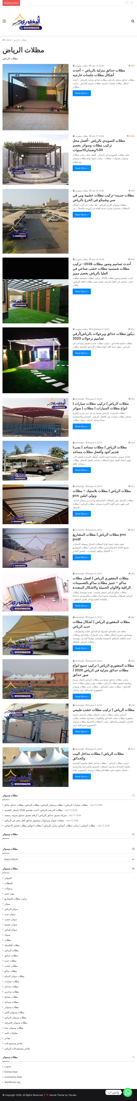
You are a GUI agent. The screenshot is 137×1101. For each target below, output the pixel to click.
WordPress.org (12, 1082)
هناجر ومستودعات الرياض (17, 1048)
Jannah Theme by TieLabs (62, 1095)
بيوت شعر (9, 893)
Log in (8, 1066)
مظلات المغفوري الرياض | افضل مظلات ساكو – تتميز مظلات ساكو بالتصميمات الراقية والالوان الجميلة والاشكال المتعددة (102, 583)
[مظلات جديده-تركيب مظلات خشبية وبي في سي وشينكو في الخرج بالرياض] (35, 221)
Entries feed (11, 1072)
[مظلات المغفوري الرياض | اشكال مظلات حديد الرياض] (35, 635)
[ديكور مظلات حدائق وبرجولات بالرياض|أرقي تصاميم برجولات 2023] (35, 360)
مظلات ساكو (11, 971)
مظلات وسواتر (12, 1007)
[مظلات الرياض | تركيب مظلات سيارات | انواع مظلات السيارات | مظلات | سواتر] (35, 417)
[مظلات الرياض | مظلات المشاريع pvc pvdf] (35, 548)
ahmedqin (79, 399)
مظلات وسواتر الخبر (14, 1012)
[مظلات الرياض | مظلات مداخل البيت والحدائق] (35, 767)
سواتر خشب (11, 919)
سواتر (7, 904)
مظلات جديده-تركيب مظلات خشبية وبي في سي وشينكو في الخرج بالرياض (103, 197)
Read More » (81, 93)
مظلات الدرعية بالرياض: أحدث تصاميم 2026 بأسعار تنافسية (34, 810)
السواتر (8, 878)
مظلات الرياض (12, 950)
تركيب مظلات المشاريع (16, 898)
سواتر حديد (10, 914)
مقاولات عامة (11, 1033)
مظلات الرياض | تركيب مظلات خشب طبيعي (103, 709)
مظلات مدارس (12, 991)
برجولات (9, 888)
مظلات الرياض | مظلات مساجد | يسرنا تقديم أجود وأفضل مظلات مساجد (100, 449)
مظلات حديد (10, 960)
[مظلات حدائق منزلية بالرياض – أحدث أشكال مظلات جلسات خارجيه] (35, 97)
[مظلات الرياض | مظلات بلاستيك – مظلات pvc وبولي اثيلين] (35, 504)
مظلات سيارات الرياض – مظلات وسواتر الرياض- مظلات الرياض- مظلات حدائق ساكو (46, 805)
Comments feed (13, 1077)
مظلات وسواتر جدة (14, 1028)
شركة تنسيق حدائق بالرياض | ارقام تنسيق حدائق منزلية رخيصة (51, 2)
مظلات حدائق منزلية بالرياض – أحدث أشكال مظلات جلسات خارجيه (99, 72)
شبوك (7, 935)
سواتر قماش (11, 929)
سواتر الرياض (11, 909)
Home (8, 40)
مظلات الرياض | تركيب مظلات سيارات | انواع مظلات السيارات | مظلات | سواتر (101, 406)
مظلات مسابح (11, 997)
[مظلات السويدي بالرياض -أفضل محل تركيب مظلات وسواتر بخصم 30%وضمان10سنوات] (35, 159)
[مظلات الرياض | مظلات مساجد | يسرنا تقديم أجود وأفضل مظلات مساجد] (35, 461)
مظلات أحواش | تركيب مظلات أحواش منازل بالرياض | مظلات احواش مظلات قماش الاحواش (50, 825)
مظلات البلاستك (12, 945)
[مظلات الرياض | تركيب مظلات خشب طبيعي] (35, 723)
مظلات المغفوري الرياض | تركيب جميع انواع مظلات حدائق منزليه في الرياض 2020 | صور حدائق (103, 670)
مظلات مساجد (12, 1002)
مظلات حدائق (11, 955)
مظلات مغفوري (81, 65)
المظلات (9, 883)
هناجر (7, 1038)
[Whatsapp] (127, 1092)
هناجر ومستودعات (13, 1043)
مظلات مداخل (11, 986)
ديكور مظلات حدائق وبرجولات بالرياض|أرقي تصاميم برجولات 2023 (103, 336)
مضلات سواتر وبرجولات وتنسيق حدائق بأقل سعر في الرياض (34, 820)
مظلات (8, 940)
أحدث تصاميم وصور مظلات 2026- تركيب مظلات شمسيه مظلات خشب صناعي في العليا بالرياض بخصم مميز (102, 269)
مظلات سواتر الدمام (14, 976)
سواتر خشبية (11, 924)
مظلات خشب (11, 966)
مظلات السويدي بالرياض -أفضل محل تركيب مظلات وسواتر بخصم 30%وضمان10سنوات (99, 145)
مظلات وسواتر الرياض (15, 1017)
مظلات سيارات (12, 981)
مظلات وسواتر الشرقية (16, 1022)
